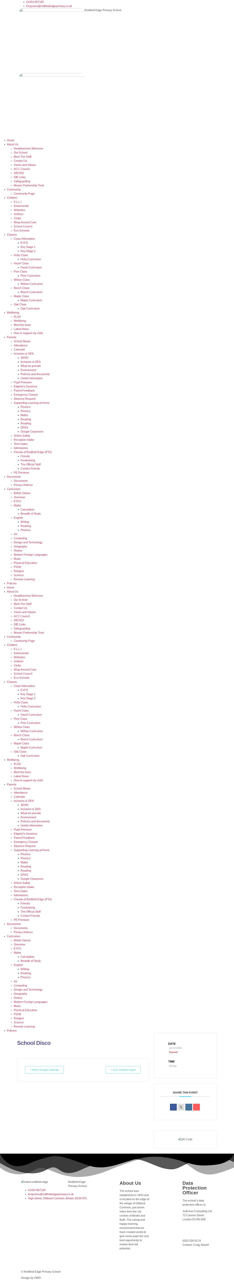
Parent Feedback (24, 390)
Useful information (32, 378)
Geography (20, 546)
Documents (14, 476)
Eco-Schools (21, 230)
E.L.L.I (17, 201)
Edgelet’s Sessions (25, 386)
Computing (20, 538)
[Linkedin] (188, 1107)
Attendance (21, 345)
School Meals (22, 341)
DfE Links (20, 177)
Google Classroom (32, 431)
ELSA (17, 316)
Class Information (24, 238)
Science (19, 575)
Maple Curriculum (31, 300)
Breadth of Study (31, 513)
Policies (12, 583)
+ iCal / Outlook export (123, 1069)
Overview (19, 497)
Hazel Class (21, 263)
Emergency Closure (26, 394)
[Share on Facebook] (173, 1107)
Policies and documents (35, 374)
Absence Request (24, 398)
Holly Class (21, 255)
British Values (22, 493)
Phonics (25, 407)
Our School (20, 152)
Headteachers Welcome (28, 148)
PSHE (17, 567)
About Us (12, 144)
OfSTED (19, 173)
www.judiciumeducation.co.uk (201, 1234)
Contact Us (20, 160)
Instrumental (21, 205)
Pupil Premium (23, 382)
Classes (12, 234)
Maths (24, 415)
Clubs (17, 218)
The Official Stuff (31, 464)
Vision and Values (25, 164)
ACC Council (22, 169)
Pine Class (20, 271)
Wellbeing (13, 312)
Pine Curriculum (30, 275)
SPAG (24, 427)
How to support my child (28, 333)
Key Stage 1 (28, 246)
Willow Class (22, 279)
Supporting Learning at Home (32, 402)
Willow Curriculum (32, 283)
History (18, 550)
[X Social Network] (181, 1107)
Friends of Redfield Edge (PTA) (33, 452)
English (18, 517)
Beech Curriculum (31, 292)
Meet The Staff (22, 156)
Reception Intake (24, 439)
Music (17, 558)
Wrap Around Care (25, 222)
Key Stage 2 (28, 251)
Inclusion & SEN (24, 353)
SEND (24, 357)
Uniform (18, 214)
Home (10, 140)
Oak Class (20, 304)
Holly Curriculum (31, 259)
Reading (26, 419)
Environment (28, 370)
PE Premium (21, 472)
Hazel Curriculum (31, 267)
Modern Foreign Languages (30, 554)
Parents (11, 337)
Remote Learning (24, 579)
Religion (19, 571)
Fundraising (28, 460)
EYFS (24, 242)
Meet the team (22, 324)
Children (12, 197)
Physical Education (25, 562)
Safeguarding (22, 181)
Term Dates (21, 443)
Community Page (24, 193)
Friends (25, 456)
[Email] (196, 1107)
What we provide (31, 365)
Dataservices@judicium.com (201, 1226)
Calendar (19, 349)
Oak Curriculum (30, 308)
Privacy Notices (23, 484)
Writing (25, 521)
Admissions (21, 448)
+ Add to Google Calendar (44, 1069)
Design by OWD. (31, 1277)
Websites (19, 210)
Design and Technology (28, 542)
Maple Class (21, 296)
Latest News (21, 329)
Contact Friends (30, 468)
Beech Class (21, 288)
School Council (23, 226)
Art (15, 534)
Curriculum (13, 489)
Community (14, 189)
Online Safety (22, 435)
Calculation (27, 509)
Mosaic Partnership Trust (29, 185)
